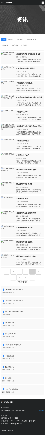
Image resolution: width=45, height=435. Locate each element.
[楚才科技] (6, 2)
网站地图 (10, 430)
